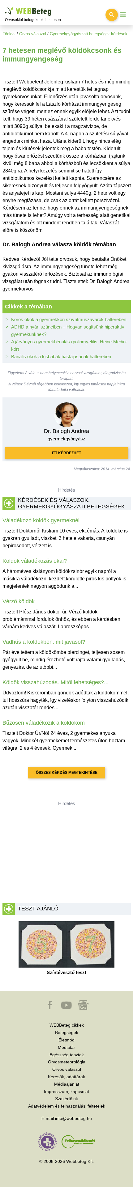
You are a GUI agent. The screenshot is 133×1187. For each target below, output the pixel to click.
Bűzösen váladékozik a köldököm (43, 723)
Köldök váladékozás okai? (34, 561)
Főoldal (8, 34)
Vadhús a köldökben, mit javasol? (43, 642)
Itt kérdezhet (66, 453)
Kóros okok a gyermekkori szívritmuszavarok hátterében (68, 319)
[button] (50, 1008)
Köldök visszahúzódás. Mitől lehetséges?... (55, 682)
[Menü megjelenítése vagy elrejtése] (123, 15)
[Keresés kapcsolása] (111, 15)
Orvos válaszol (32, 34)
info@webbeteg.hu (73, 1118)
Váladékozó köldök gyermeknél (40, 520)
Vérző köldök (18, 601)
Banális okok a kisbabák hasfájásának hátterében (61, 356)
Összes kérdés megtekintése (66, 772)
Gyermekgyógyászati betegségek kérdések (88, 34)
